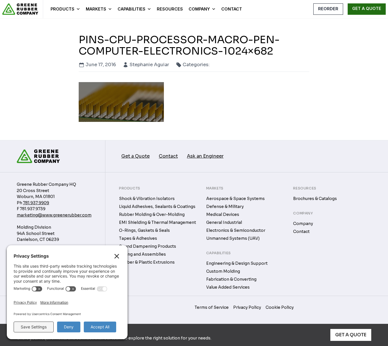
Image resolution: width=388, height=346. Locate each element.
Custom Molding (223, 271)
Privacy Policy (247, 307)
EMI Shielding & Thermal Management (157, 222)
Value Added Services (228, 287)
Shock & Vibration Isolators (147, 198)
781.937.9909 (36, 202)
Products (62, 9)
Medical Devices (222, 214)
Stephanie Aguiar (149, 65)
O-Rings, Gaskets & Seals (144, 230)
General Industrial (224, 222)
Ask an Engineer (205, 156)
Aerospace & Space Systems (235, 198)
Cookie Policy (280, 307)
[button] (304, 9)
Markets (96, 9)
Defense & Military (225, 206)
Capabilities (131, 9)
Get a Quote (350, 335)
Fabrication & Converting (231, 279)
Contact (231, 9)
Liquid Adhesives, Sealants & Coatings (157, 206)
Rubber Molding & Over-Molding (152, 214)
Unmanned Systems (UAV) (233, 238)
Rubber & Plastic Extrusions (147, 262)
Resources (170, 9)
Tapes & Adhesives (138, 238)
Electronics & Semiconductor (235, 230)
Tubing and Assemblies (142, 254)
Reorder (328, 8)
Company (199, 9)
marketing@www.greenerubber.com (54, 215)
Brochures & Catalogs (315, 198)
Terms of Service (212, 307)
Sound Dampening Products (147, 246)
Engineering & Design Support (237, 263)
